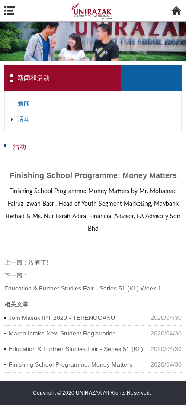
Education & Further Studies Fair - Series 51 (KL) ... (79, 348)
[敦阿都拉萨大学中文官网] (93, 11)
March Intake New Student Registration (62, 333)
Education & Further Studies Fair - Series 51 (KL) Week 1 (82, 288)
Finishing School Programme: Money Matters (70, 364)
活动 (24, 118)
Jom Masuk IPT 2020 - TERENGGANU (62, 317)
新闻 (24, 103)
